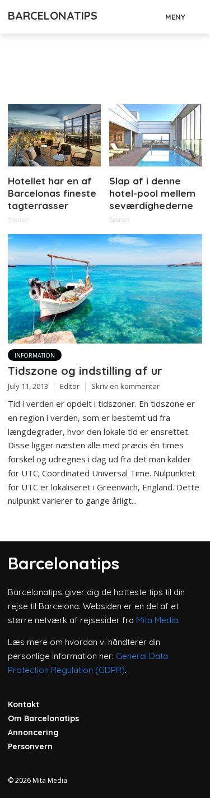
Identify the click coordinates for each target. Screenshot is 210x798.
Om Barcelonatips (43, 718)
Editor (70, 386)
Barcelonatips (52, 15)
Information (35, 355)
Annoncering (33, 732)
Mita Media (157, 620)
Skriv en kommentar (125, 386)
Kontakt (23, 704)
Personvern (30, 746)
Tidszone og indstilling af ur (85, 371)
